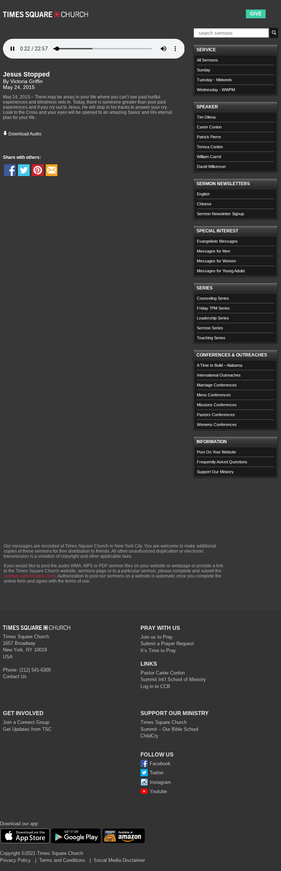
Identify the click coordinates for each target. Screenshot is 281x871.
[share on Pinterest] (38, 170)
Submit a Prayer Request (167, 643)
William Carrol (209, 156)
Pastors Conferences (216, 414)
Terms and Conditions (62, 860)
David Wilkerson (211, 166)
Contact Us (15, 676)
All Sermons (207, 60)
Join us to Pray (156, 637)
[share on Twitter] (24, 170)
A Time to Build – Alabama (219, 365)
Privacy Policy (15, 860)
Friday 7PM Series (213, 308)
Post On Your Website (216, 452)
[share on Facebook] (10, 170)
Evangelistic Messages (217, 241)
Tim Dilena (206, 117)
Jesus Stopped (26, 74)
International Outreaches (219, 375)
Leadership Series (213, 318)
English (203, 194)
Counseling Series (213, 298)
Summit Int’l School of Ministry (173, 679)
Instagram (160, 782)
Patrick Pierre (209, 137)
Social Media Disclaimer (119, 860)
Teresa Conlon (210, 147)
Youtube (158, 791)
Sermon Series (210, 328)
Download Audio (24, 134)
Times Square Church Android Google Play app (76, 836)
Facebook (160, 763)
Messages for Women (216, 261)
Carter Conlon (209, 127)
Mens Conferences (214, 395)
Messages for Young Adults (221, 271)
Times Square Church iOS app (25, 836)
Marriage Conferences (217, 385)
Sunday (203, 70)
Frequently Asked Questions (222, 462)
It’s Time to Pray (158, 650)
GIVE (256, 13)
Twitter (157, 772)
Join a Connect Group (26, 722)
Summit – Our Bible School (169, 729)
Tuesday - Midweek (214, 80)
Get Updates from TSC (27, 729)
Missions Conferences (217, 405)
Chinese (204, 204)
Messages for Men (213, 251)
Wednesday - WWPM (216, 89)
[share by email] (51, 170)
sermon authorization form (30, 576)
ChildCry (149, 736)
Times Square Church (163, 722)
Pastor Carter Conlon (162, 673)
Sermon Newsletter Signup (220, 214)
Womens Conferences (217, 424)
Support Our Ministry (215, 472)
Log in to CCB (155, 686)
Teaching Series (211, 338)
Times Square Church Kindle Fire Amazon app (123, 836)
